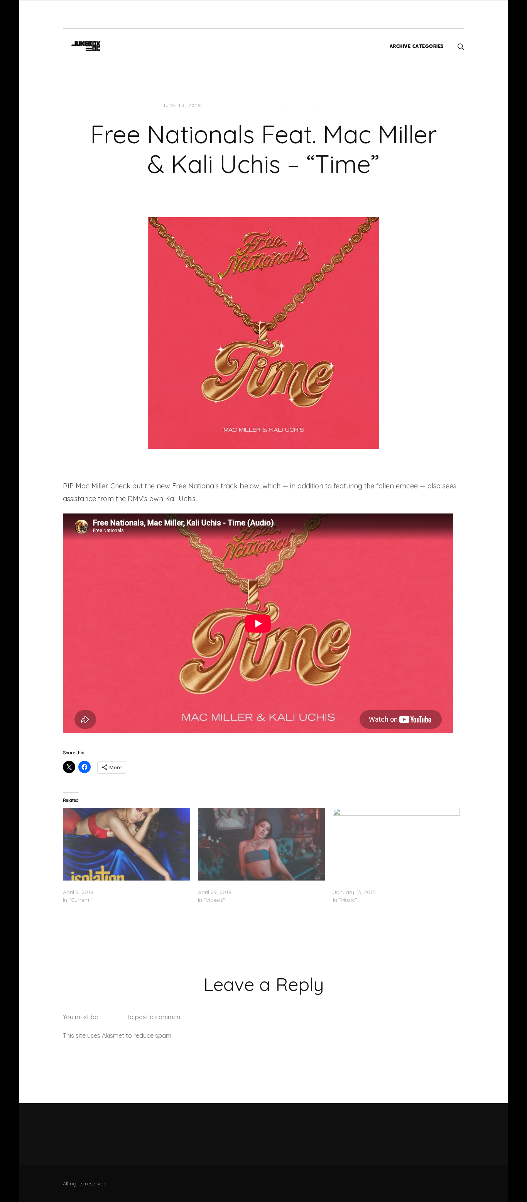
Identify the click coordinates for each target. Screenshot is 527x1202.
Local (331, 105)
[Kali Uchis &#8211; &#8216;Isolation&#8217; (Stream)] (126, 844)
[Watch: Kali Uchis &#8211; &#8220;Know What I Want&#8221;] (396, 844)
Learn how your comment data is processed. (238, 1035)
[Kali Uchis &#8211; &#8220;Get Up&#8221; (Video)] (261, 844)
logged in (113, 1017)
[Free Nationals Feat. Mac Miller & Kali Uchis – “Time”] (263, 332)
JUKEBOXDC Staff (233, 105)
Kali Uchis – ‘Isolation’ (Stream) (102, 884)
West (350, 105)
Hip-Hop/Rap (301, 105)
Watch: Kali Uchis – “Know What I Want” (384, 884)
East (273, 105)
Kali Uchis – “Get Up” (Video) (234, 884)
